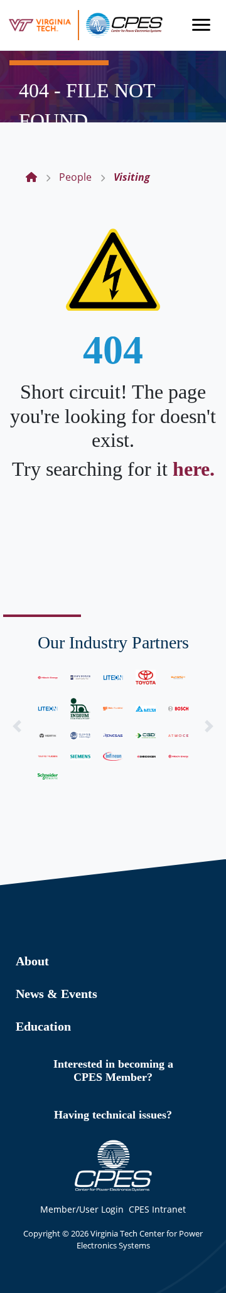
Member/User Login (82, 1209)
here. (194, 469)
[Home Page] (31, 177)
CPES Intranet (157, 1209)
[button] (17, 726)
